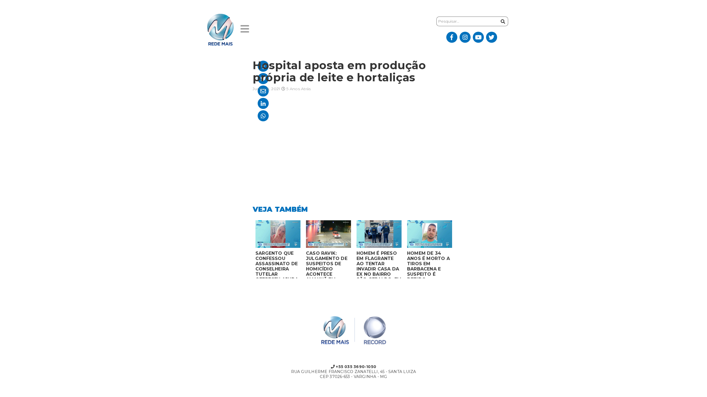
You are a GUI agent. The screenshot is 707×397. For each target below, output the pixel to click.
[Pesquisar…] (502, 21)
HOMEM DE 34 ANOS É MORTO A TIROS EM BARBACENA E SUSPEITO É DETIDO (428, 264)
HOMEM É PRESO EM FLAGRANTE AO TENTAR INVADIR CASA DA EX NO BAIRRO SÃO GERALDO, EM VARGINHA (379, 264)
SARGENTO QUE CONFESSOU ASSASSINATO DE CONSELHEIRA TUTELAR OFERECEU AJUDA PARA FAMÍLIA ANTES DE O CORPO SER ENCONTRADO (276, 264)
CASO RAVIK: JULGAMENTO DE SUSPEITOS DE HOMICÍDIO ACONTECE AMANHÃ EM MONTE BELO (326, 264)
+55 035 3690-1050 (355, 366)
